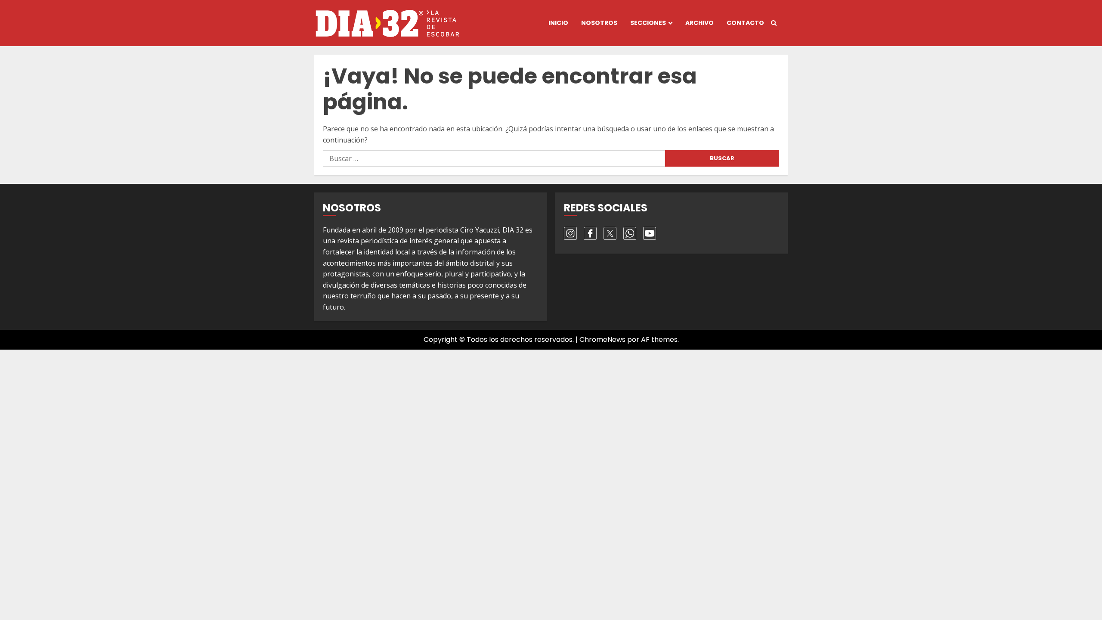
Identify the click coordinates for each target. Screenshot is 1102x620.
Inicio (558, 23)
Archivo (699, 23)
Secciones (648, 23)
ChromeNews (602, 339)
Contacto (745, 23)
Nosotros (599, 23)
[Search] (773, 23)
